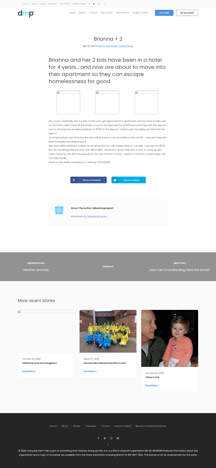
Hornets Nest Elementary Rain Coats (105, 363)
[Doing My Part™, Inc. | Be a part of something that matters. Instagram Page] (111, 438)
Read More (28, 371)
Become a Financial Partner (151, 426)
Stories (43, 3)
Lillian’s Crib (152, 377)
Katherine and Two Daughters (39, 363)
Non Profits (65, 3)
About (34, 3)
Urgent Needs (126, 46)
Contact (105, 426)
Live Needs (111, 46)
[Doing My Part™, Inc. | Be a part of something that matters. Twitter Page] (94, 3)
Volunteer (53, 3)
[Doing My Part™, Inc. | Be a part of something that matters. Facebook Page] (89, 3)
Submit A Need (79, 3)
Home (26, 3)
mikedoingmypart (97, 216)
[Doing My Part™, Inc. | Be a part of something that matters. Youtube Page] (118, 438)
